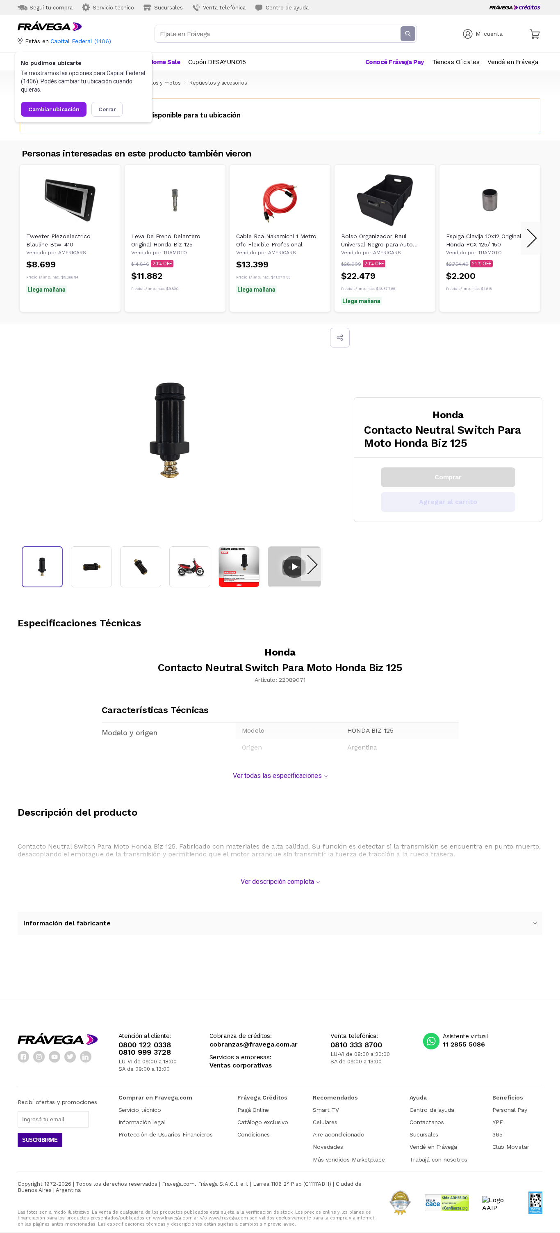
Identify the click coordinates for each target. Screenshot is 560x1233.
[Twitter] (70, 1057)
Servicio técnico (139, 1109)
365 (497, 1134)
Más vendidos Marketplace (349, 1159)
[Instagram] (39, 1057)
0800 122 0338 (144, 1045)
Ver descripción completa (277, 882)
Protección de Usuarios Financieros (165, 1134)
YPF (497, 1122)
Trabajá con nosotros (438, 1159)
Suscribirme (40, 1140)
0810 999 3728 (144, 1052)
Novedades (328, 1146)
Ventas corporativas (240, 1066)
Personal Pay (509, 1109)
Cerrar (107, 109)
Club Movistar (510, 1146)
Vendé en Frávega (433, 1146)
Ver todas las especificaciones (277, 776)
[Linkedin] (85, 1057)
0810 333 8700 (356, 1045)
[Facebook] (23, 1057)
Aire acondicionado (338, 1134)
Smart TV (326, 1109)
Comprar (448, 477)
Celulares (325, 1122)
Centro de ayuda (432, 1109)
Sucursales (424, 1134)
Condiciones (253, 1134)
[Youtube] (54, 1057)
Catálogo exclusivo (262, 1122)
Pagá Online (253, 1109)
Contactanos (427, 1122)
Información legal (142, 1122)
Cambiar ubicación (53, 109)
